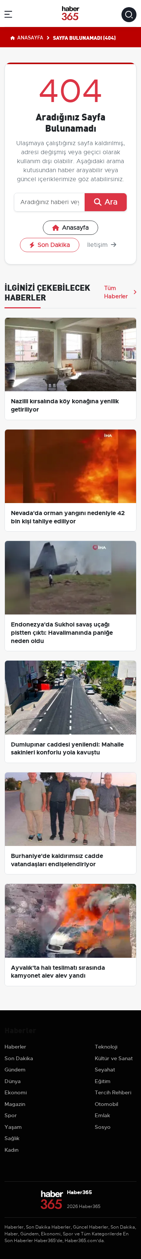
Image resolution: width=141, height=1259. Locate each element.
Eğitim (103, 1081)
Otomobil (106, 1104)
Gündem (15, 1069)
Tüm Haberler (116, 292)
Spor (11, 1115)
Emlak (102, 1115)
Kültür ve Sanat (114, 1058)
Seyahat (105, 1069)
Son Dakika (54, 245)
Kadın (11, 1149)
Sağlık (12, 1138)
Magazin (15, 1104)
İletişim (98, 245)
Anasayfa (29, 37)
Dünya (13, 1081)
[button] (8, 16)
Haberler (15, 1046)
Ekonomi (16, 1092)
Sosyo (103, 1127)
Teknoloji (106, 1046)
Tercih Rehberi (113, 1092)
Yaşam (13, 1127)
